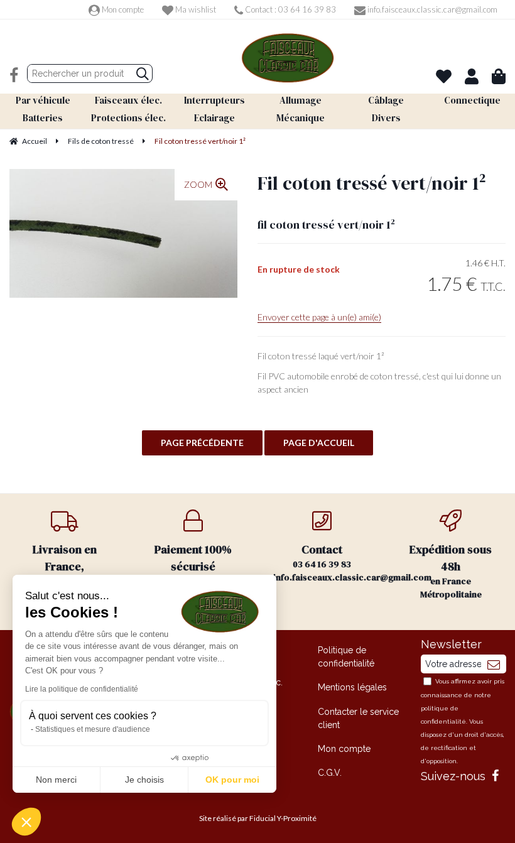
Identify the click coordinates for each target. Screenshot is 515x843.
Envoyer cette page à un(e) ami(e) (319, 317)
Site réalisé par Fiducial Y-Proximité (258, 818)
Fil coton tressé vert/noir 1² (371, 183)
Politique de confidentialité (346, 656)
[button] (26, 822)
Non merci (56, 780)
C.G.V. (330, 773)
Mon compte (122, 9)
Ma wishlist (194, 9)
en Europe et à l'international (65, 571)
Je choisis (144, 780)
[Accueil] (288, 58)
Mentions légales (352, 687)
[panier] (499, 76)
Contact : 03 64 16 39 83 (289, 9)
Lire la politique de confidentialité (81, 689)
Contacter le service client (358, 718)
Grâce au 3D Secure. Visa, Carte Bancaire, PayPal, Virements (193, 577)
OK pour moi (232, 780)
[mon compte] (472, 76)
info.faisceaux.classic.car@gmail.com (431, 9)
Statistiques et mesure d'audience (92, 729)
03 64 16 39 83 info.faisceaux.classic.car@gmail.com (329, 562)
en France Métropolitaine (450, 571)
